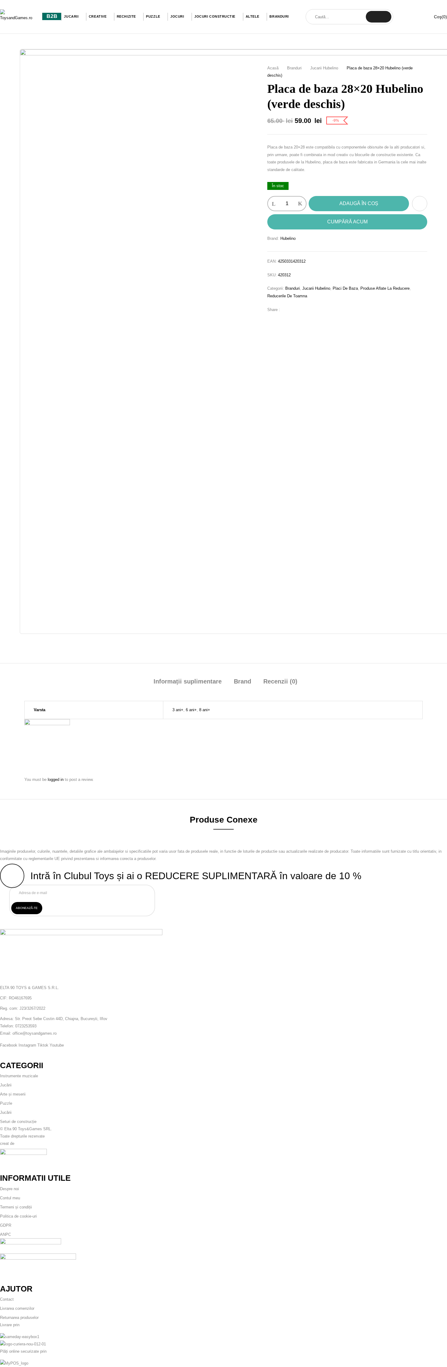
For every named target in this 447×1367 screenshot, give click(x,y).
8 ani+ (204, 710)
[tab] (188, 682)
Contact (7, 1299)
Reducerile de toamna (287, 296)
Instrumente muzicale (19, 1076)
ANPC (5, 1234)
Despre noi (9, 1189)
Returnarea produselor (19, 1317)
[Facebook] (287, 309)
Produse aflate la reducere (385, 288)
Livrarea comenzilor (17, 1308)
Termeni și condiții (16, 1207)
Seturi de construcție (18, 1121)
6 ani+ (191, 710)
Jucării (6, 1085)
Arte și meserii (13, 1094)
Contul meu (10, 1198)
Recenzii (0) (280, 681)
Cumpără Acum (347, 221)
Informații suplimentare (188, 681)
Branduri (294, 68)
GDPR (5, 1225)
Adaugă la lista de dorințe (419, 203)
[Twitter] (296, 309)
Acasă (273, 68)
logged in (56, 779)
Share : (273, 309)
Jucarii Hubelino (324, 68)
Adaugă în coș (358, 203)
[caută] (378, 17)
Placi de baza (345, 288)
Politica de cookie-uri (18, 1216)
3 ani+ (177, 710)
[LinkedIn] (305, 309)
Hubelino (288, 238)
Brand (242, 681)
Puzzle (6, 1103)
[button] (436, 17)
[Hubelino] (47, 723)
